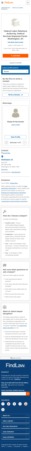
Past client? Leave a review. (15, 42)
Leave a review (15, 125)
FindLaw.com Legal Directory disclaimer (13, 193)
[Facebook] (3, 404)
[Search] (28, 2)
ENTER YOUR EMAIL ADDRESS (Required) (12, 390)
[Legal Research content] (28, 432)
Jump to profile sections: (10, 68)
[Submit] (28, 393)
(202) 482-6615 (16, 172)
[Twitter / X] (14, 404)
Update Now (14, 183)
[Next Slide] (24, 142)
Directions (4, 169)
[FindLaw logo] (9, 2)
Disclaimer (17, 446)
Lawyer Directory (5, 7)
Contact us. (17, 379)
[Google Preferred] (3, 409)
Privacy (10, 446)
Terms (3, 446)
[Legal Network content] (28, 437)
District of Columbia (17, 7)
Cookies (25, 446)
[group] (15, 126)
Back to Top (16, 358)
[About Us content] (28, 415)
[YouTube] (8, 404)
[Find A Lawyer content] (28, 421)
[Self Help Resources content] (28, 426)
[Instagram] (20, 404)
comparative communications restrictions (14, 201)
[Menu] (2, 2)
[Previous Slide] (6, 142)
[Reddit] (25, 404)
